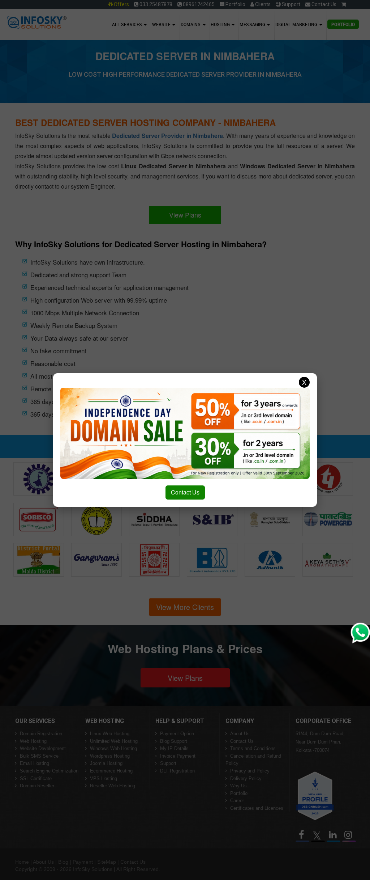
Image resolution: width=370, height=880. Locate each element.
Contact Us (185, 492)
